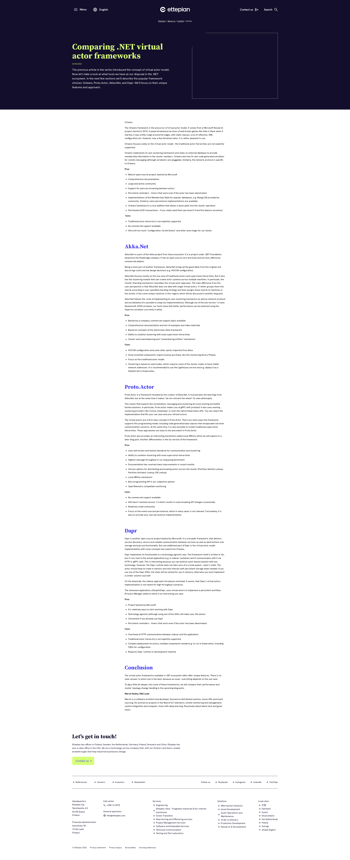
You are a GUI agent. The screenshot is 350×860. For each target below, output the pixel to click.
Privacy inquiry (115, 847)
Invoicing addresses (147, 847)
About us (171, 21)
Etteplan (162, 21)
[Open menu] (75, 9)
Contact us (82, 761)
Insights (180, 21)
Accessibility (130, 847)
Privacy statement (98, 847)
